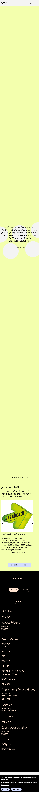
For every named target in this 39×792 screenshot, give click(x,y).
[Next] (32, 523)
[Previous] (2, 523)
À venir (13, 590)
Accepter (5, 789)
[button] (36, 3)
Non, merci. (16, 789)
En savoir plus (5, 785)
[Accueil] (13, 3)
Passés (25, 590)
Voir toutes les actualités (19, 565)
